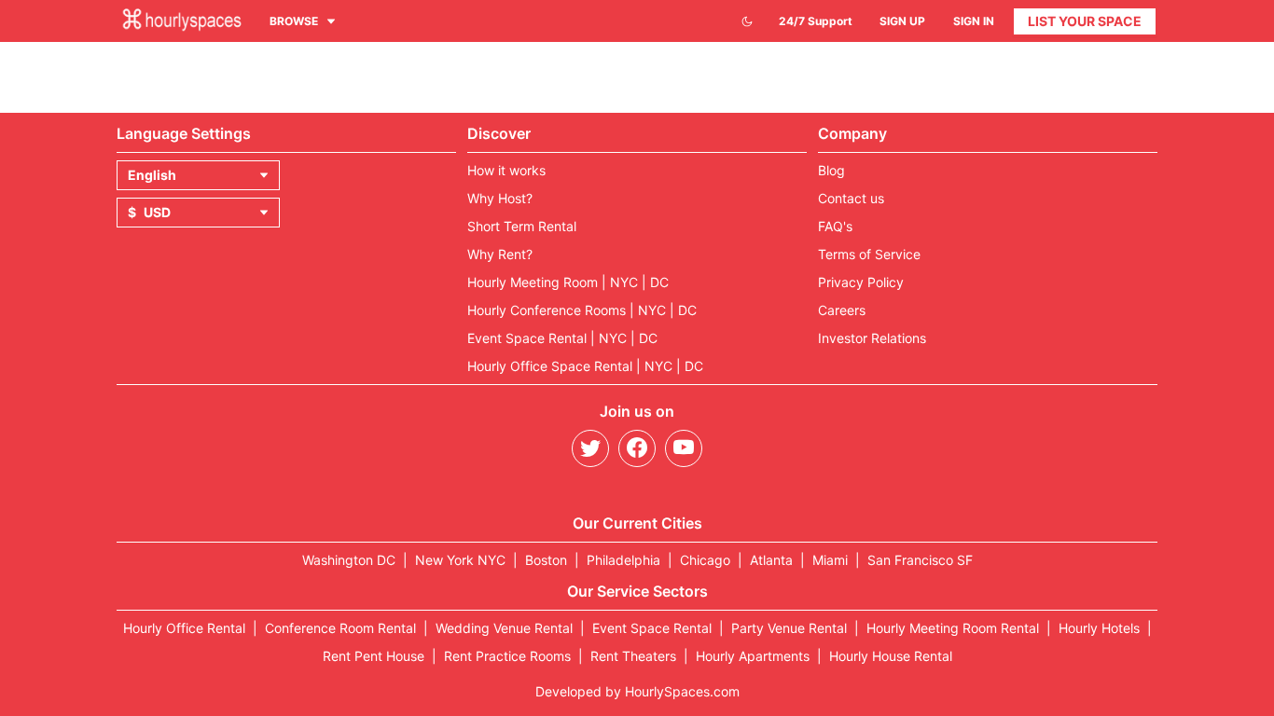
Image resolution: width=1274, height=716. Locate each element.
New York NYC (460, 560)
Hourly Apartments (753, 656)
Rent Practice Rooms (507, 656)
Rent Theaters (633, 656)
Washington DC (348, 560)
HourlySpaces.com (682, 691)
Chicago (705, 560)
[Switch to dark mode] (747, 21)
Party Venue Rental (789, 628)
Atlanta (771, 560)
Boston (546, 560)
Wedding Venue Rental (504, 628)
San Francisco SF (920, 560)
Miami (830, 560)
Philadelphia (623, 560)
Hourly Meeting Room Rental (952, 628)
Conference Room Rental (340, 628)
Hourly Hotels (1099, 628)
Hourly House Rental (890, 656)
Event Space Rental (652, 628)
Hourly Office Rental (184, 628)
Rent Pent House (373, 656)
